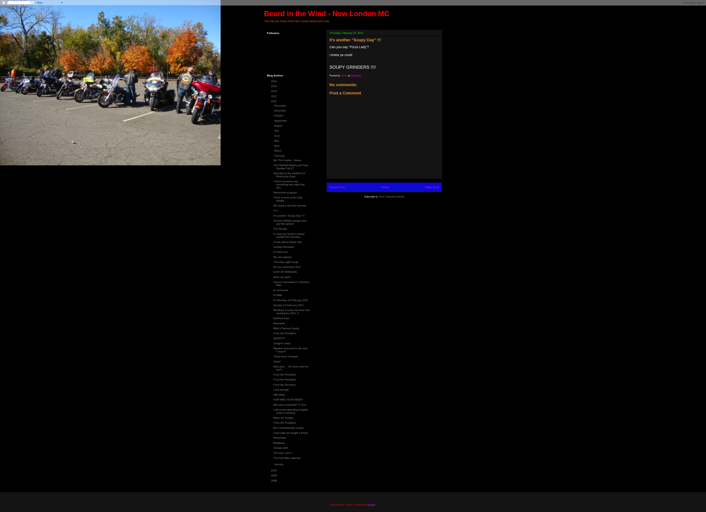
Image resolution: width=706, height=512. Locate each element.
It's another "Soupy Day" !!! (289, 215)
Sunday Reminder (283, 246)
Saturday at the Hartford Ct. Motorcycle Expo (289, 175)
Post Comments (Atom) (391, 196)
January (279, 464)
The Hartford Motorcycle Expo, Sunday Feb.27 (291, 167)
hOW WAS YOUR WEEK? (288, 399)
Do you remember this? (287, 266)
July (276, 130)
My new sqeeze (282, 257)
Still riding (279, 394)
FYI (275, 210)
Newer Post (337, 187)
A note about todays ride (287, 241)
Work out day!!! (282, 277)
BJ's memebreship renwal (288, 427)
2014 (274, 86)
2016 (274, 81)
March (278, 150)
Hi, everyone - (281, 290)
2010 (274, 470)
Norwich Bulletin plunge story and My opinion (290, 222)
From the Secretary (284, 384)
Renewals (279, 323)
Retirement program (285, 192)
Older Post (432, 187)
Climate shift (280, 447)
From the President (284, 333)
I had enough (281, 389)
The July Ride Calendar (287, 458)
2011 (274, 101)
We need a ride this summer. (290, 205)
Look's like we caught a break (290, 432)
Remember (279, 437)
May (277, 140)
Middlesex (279, 442)
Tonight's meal (281, 343)
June (277, 135)
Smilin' (277, 361)
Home (385, 187)
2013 (274, 91)
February (280, 155)
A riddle (277, 295)
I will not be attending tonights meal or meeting (290, 411)
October (279, 115)
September (281, 120)
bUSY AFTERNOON (285, 271)
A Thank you (280, 251)
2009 (274, 475)
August (278, 125)
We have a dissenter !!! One (289, 404)
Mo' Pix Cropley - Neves (287, 160)
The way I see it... (283, 452)
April (277, 145)
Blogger (371, 504)
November (280, 110)
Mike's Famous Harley (286, 328)
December (280, 105)
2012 (274, 96)
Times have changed (285, 356)
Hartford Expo (281, 318)
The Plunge (280, 228)
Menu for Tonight (283, 417)
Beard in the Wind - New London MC (326, 14)
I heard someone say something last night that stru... (289, 184)
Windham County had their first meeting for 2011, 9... (291, 312)
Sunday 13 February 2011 (288, 305)
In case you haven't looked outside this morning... (288, 235)
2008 (274, 480)
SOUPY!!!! (279, 338)
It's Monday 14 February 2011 (290, 300)
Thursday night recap (285, 262)
